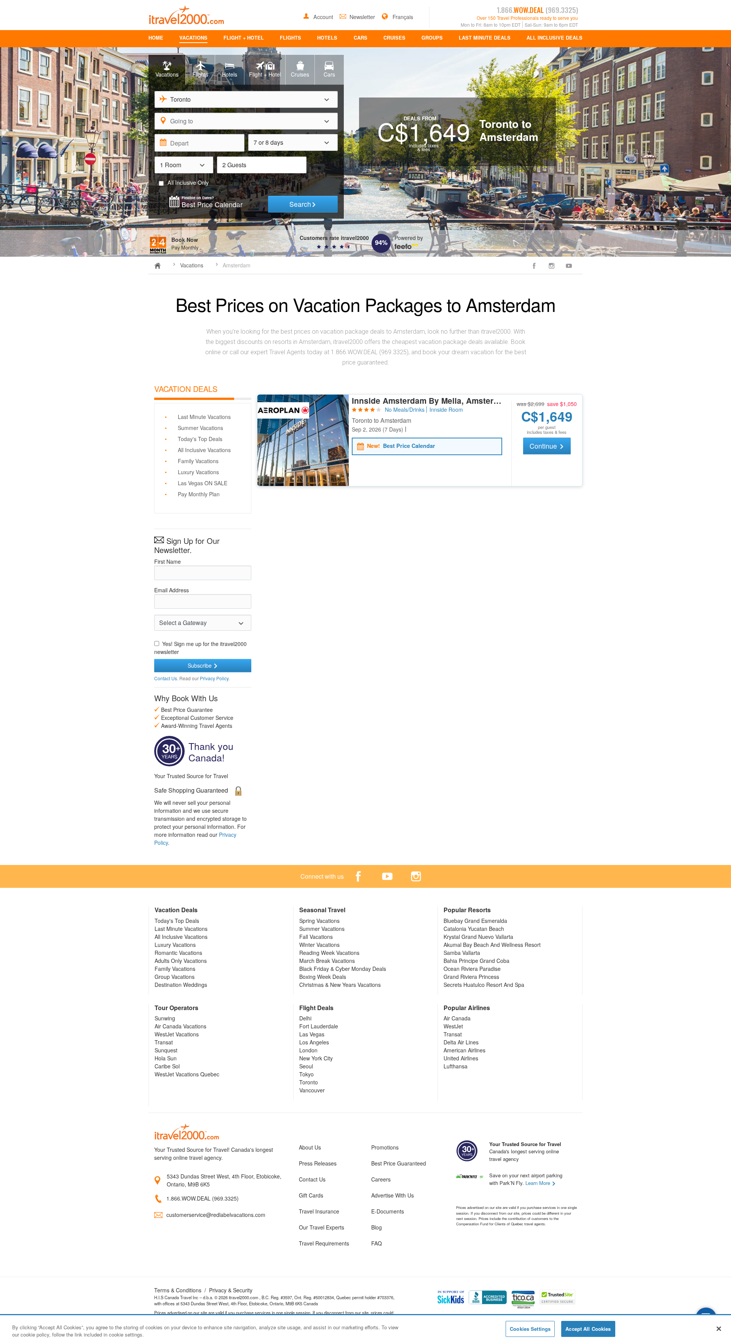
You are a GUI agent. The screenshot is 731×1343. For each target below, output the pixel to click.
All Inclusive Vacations (204, 450)
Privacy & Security (230, 1290)
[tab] (166, 70)
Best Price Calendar (401, 446)
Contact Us (165, 678)
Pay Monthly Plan (199, 494)
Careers (381, 1179)
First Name (167, 561)
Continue (544, 446)
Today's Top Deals (200, 439)
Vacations (191, 265)
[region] (365, 1329)
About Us (310, 1147)
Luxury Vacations (198, 472)
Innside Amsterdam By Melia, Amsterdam (427, 401)
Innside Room (446, 409)
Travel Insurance (319, 1211)
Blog (376, 1227)
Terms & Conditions (177, 1290)
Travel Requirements (324, 1243)
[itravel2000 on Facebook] (534, 265)
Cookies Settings (530, 1328)
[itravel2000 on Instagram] (552, 265)
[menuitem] (155, 38)
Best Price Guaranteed (398, 1163)
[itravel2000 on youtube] (569, 265)
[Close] (718, 1328)
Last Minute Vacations (204, 416)
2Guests (234, 164)
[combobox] (246, 99)
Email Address (171, 590)
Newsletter (363, 17)
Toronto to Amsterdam (381, 420)
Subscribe (200, 665)
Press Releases (318, 1163)
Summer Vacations (200, 428)
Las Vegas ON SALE (202, 483)
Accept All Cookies (588, 1328)
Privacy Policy (214, 678)
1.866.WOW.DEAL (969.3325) (202, 1198)
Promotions (385, 1147)
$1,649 (547, 416)
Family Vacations (198, 461)
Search (300, 204)
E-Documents (387, 1211)
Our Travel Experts (321, 1227)
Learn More (538, 1182)
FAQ (376, 1243)
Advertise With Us (392, 1195)
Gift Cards (311, 1195)
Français (402, 17)
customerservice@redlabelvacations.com (215, 1214)
